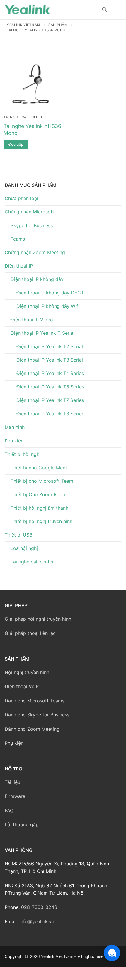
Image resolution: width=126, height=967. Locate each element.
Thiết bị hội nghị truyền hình (41, 521)
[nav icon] (118, 10)
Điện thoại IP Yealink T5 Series (50, 387)
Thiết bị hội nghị (22, 454)
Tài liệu (12, 782)
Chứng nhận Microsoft (29, 212)
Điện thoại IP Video (32, 319)
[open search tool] (104, 9)
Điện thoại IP (19, 266)
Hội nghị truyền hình (27, 672)
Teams (18, 239)
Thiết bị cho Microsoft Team (42, 481)
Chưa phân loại (21, 198)
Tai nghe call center (24, 117)
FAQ (9, 810)
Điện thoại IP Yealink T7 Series (50, 400)
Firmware (15, 796)
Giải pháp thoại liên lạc (30, 633)
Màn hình (15, 427)
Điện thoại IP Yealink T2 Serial (49, 346)
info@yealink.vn (36, 921)
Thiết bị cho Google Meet (39, 468)
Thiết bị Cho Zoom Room (39, 494)
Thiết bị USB (18, 535)
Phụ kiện (14, 441)
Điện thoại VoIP (22, 686)
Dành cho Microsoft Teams (34, 701)
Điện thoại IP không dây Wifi (47, 306)
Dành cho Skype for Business (37, 715)
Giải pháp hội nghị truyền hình (38, 619)
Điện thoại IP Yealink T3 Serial (49, 360)
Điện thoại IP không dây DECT (50, 293)
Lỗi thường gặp (22, 824)
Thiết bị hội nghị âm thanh (39, 508)
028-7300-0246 (39, 907)
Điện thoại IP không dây (37, 279)
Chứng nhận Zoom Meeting (35, 252)
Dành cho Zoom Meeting (32, 729)
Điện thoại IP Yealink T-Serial (42, 333)
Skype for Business (32, 225)
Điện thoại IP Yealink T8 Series (50, 413)
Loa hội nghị (24, 548)
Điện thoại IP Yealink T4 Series (50, 373)
